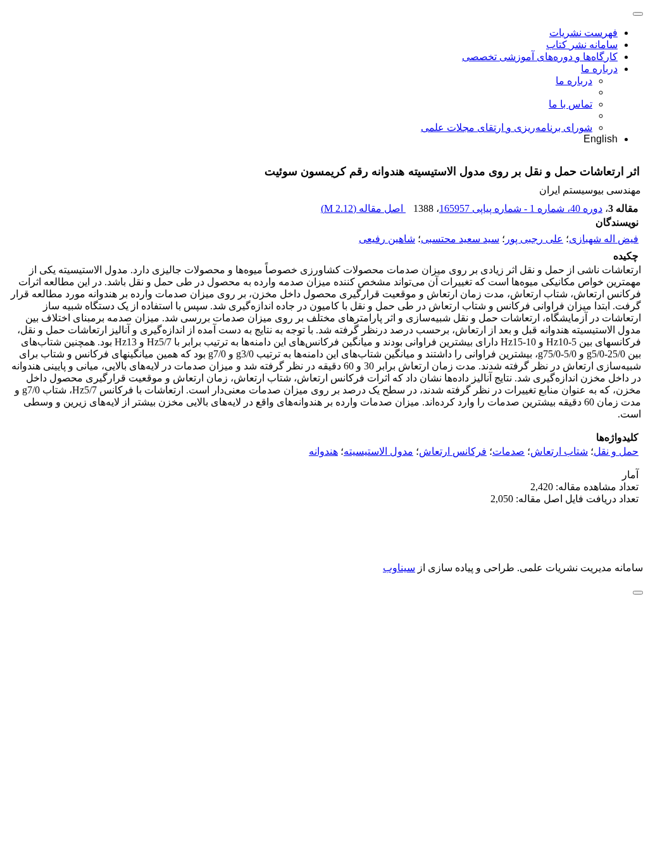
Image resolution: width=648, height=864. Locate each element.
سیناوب (399, 567)
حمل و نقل (616, 451)
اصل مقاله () (363, 208)
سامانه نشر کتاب (582, 44)
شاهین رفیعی (387, 238)
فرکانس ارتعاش (453, 451)
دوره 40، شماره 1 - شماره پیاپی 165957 (520, 208)
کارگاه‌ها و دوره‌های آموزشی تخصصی (540, 56)
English (600, 138)
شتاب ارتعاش (559, 451)
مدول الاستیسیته (378, 451)
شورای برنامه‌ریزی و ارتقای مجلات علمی (506, 127)
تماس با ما (570, 104)
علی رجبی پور (534, 238)
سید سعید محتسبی (460, 238)
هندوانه (323, 451)
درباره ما (599, 68)
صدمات (508, 451)
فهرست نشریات (583, 32)
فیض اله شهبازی (604, 238)
